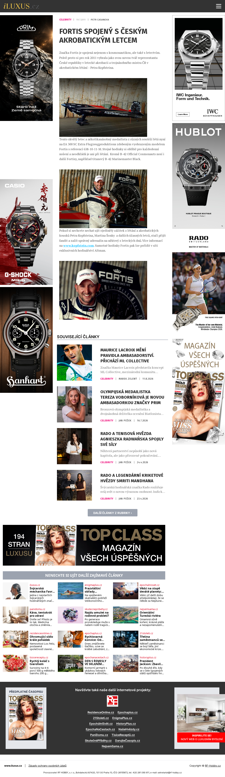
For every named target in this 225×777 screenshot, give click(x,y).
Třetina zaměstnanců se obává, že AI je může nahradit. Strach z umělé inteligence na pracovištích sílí (151, 638)
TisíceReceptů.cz (123, 735)
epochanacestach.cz (97, 657)
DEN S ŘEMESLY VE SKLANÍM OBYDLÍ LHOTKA (96, 663)
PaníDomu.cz (99, 735)
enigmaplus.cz (93, 585)
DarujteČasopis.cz (127, 740)
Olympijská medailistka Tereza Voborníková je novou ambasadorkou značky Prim (132, 397)
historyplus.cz (148, 657)
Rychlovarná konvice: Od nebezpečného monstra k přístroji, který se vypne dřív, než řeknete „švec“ (97, 638)
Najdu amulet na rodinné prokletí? (97, 614)
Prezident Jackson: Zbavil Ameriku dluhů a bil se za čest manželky (151, 663)
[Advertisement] (26, 149)
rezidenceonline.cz (41, 633)
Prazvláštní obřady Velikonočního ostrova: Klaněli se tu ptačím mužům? (96, 590)
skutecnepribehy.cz (96, 609)
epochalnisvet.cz (149, 585)
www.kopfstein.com (78, 245)
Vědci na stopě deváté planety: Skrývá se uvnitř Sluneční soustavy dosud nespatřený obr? (151, 590)
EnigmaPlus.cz (122, 718)
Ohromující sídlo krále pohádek (41, 638)
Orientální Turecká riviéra (150, 614)
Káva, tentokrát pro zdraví (41, 614)
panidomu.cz (37, 609)
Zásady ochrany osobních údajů (47, 765)
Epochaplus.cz (128, 712)
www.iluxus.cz (13, 765)
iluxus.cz (35, 585)
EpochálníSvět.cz (101, 723)
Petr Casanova (100, 19)
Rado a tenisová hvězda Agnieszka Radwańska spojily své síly (132, 439)
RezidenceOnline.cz (101, 712)
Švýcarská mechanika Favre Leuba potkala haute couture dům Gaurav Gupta (42, 590)
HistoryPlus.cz (126, 723)
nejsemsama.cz (149, 609)
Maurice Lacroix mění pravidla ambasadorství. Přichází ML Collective (127, 355)
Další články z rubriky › (112, 513)
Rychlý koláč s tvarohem (39, 663)
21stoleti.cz (146, 633)
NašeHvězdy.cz (128, 729)
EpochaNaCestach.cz (100, 729)
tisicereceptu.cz (39, 657)
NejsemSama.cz (112, 746)
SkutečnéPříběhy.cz (98, 740)
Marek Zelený (128, 378)
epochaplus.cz (93, 633)
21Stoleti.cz (101, 718)
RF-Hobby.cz (213, 765)
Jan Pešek (125, 420)
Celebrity (65, 19)
